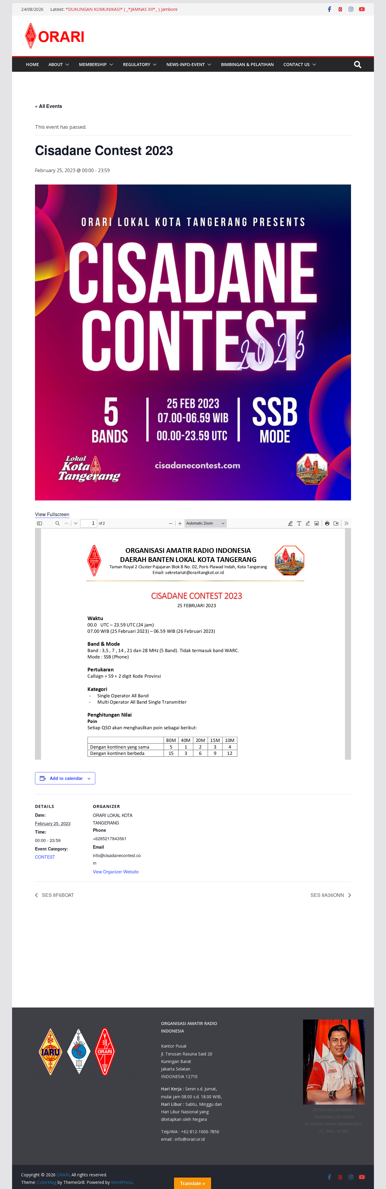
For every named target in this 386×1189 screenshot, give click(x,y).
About (56, 64)
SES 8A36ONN (328, 894)
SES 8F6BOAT (57, 894)
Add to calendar (66, 778)
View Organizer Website (116, 872)
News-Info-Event (185, 64)
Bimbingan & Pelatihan (247, 64)
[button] (66, 64)
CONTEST (45, 857)
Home (32, 64)
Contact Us (296, 64)
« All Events (48, 105)
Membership (93, 64)
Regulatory (136, 64)
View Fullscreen (52, 514)
